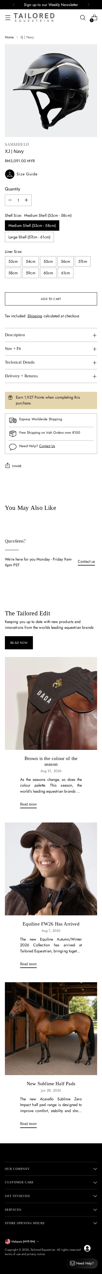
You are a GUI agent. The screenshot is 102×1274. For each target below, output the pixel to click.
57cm (82, 261)
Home (9, 37)
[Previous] (14, 4)
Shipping (34, 316)
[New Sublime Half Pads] (51, 1028)
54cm (30, 261)
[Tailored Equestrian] (34, 17)
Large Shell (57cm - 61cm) (29, 237)
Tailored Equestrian (42, 1249)
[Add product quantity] (26, 200)
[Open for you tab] (87, 1248)
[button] (51, 174)
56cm (65, 261)
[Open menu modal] (7, 17)
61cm (65, 273)
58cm (13, 273)
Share (17, 466)
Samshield (17, 144)
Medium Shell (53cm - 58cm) (32, 225)
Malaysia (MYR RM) (23, 1241)
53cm (13, 261)
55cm (48, 261)
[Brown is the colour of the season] (51, 703)
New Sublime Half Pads (51, 1083)
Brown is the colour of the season (51, 761)
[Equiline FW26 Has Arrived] (51, 868)
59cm (30, 273)
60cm (48, 273)
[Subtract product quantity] (10, 200)
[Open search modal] (82, 17)
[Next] (88, 4)
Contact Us (47, 446)
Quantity (12, 189)
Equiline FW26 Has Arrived (51, 924)
